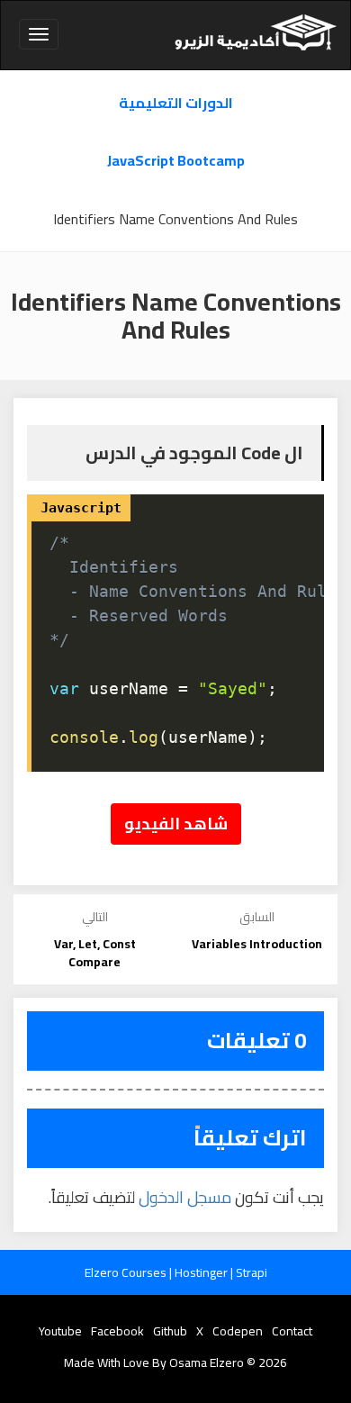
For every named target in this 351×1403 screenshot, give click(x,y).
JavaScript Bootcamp (176, 160)
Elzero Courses (127, 1272)
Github (170, 1331)
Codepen (237, 1331)
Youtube (60, 1331)
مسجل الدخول (185, 1197)
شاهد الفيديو (176, 823)
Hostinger (202, 1272)
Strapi (251, 1272)
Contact (292, 1331)
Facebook (117, 1331)
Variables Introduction (257, 943)
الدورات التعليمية (176, 103)
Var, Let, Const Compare (95, 952)
